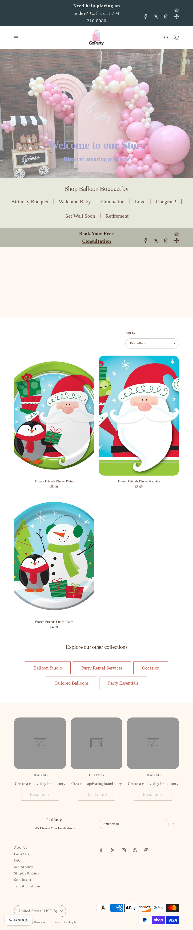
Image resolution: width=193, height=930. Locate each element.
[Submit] (174, 824)
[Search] (166, 37)
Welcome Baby (75, 201)
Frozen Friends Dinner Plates (54, 481)
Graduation (113, 201)
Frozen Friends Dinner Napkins (139, 481)
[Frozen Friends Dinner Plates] (54, 416)
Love (140, 201)
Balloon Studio (47, 667)
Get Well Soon (79, 216)
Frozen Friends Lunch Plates (54, 622)
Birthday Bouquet (29, 201)
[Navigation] (16, 37)
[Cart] (176, 37)
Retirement (117, 216)
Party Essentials (123, 682)
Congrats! (166, 201)
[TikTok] (176, 10)
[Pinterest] (176, 16)
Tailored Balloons (72, 682)
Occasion (151, 667)
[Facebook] (145, 16)
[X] (156, 16)
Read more (40, 794)
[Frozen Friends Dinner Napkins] (139, 416)
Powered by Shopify (64, 922)
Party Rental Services (102, 667)
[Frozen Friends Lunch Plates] (54, 556)
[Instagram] (166, 16)
